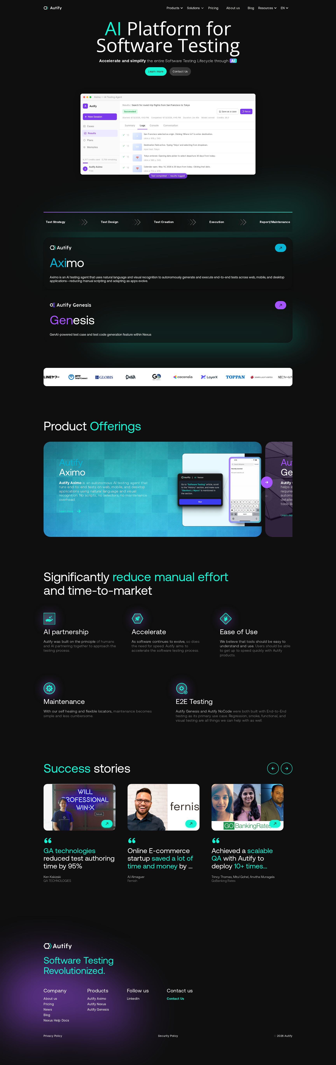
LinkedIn (133, 998)
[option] (86, 833)
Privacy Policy (53, 1035)
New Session (95, 116)
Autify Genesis (98, 1009)
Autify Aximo (96, 998)
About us (233, 8)
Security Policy (168, 1035)
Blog (251, 8)
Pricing (213, 8)
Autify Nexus (96, 1004)
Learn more (156, 71)
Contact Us (180, 71)
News (48, 1009)
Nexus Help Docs (56, 1020)
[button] (177, 8)
